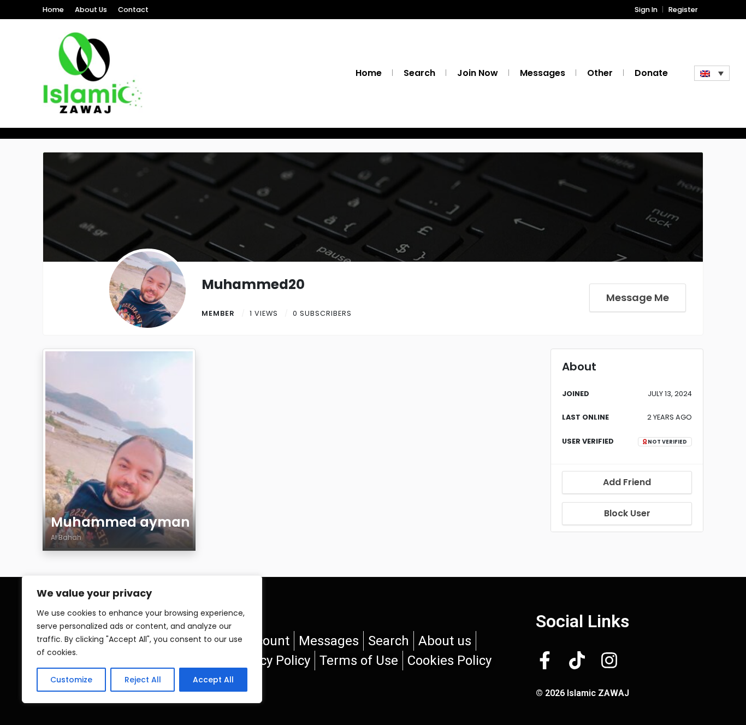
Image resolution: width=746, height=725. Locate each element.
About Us (91, 9)
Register (683, 9)
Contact (133, 9)
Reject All (143, 679)
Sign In (646, 9)
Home (53, 9)
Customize (71, 679)
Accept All (213, 679)
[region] (142, 639)
